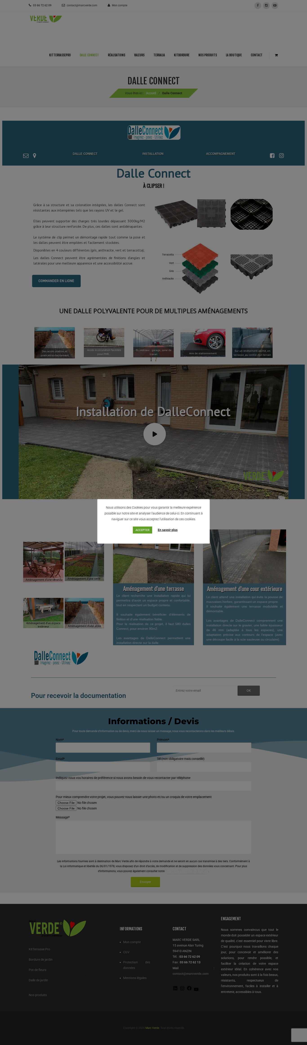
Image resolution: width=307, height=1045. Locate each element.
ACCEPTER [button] (142, 530)
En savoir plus (168, 530)
